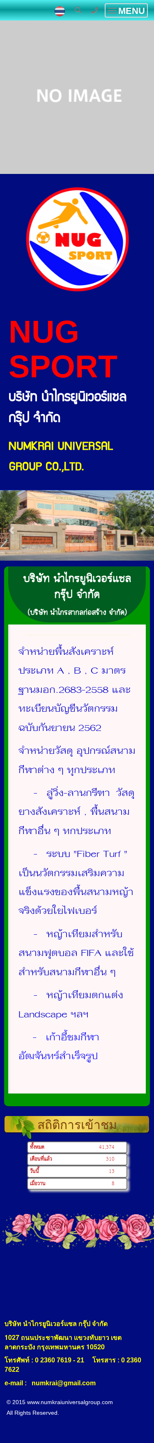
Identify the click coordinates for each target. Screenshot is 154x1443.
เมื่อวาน (38, 1183)
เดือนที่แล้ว (41, 1159)
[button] (11, 526)
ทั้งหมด (37, 1147)
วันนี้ (34, 1171)
